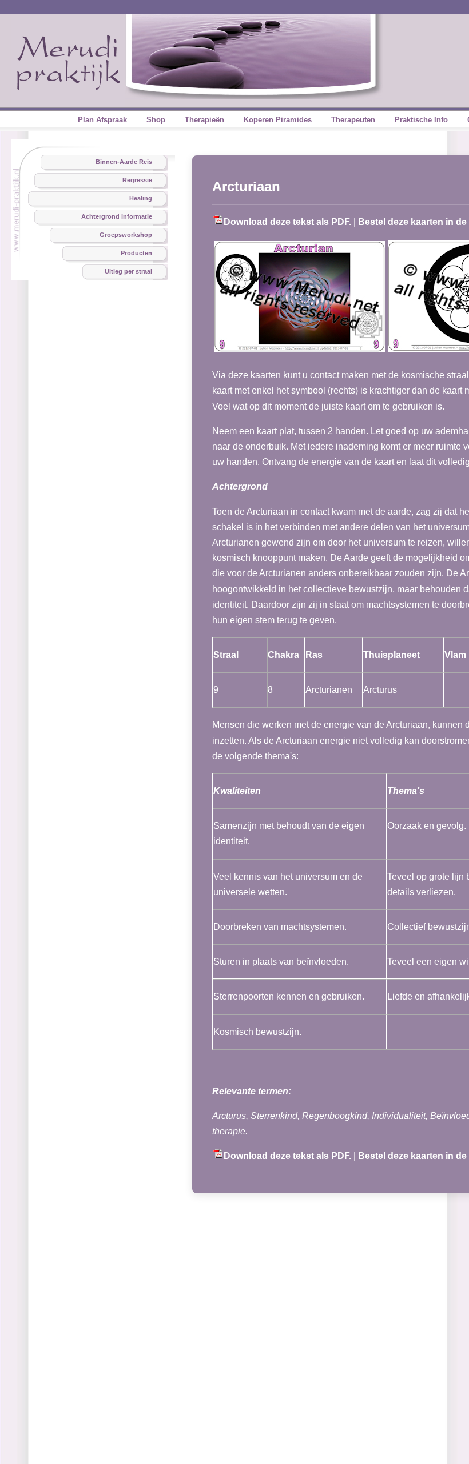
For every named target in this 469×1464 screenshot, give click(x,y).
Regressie (137, 180)
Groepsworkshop (126, 234)
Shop (155, 119)
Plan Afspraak (102, 119)
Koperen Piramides (278, 119)
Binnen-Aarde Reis (124, 161)
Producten (136, 253)
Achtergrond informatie (116, 216)
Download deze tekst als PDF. (287, 222)
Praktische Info (421, 119)
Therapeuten (353, 119)
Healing (140, 198)
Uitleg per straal (128, 271)
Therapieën (204, 119)
